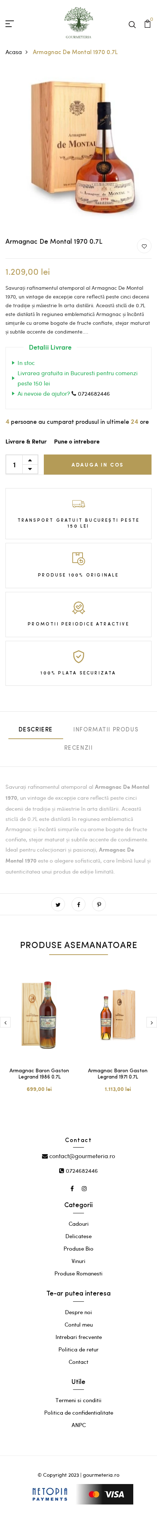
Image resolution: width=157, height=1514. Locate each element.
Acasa (13, 52)
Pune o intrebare (77, 442)
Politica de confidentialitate (78, 1412)
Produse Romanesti (78, 1273)
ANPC (79, 1425)
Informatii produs (105, 730)
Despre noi (78, 1312)
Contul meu (79, 1324)
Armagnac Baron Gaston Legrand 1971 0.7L (118, 1074)
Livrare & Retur (26, 442)
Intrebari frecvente (78, 1336)
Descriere (36, 730)
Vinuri (78, 1260)
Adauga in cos (98, 464)
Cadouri (79, 1223)
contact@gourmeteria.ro (81, 1156)
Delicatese (78, 1236)
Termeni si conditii (78, 1400)
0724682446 (93, 393)
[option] (39, 1035)
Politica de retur (78, 1349)
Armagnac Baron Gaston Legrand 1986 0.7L (39, 1074)
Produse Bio (78, 1248)
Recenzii (78, 748)
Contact (78, 1361)
